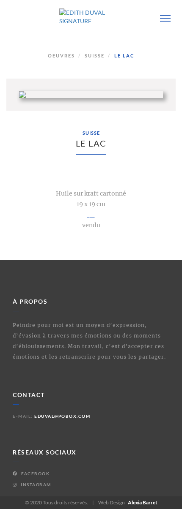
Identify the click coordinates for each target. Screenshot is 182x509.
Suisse (95, 55)
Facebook (35, 473)
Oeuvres (61, 55)
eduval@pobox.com (62, 416)
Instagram (35, 484)
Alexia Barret (142, 502)
